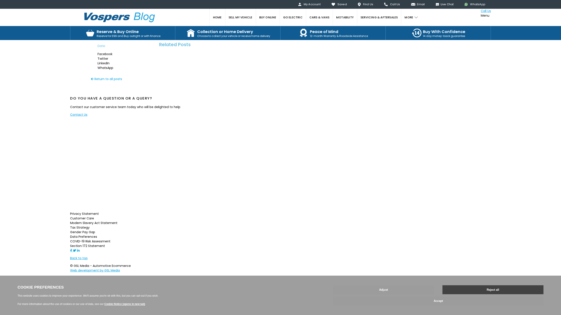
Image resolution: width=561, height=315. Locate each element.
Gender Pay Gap (82, 232)
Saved (342, 4)
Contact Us (78, 114)
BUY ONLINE (267, 17)
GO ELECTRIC (293, 17)
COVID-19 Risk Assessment (90, 241)
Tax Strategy (80, 227)
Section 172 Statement (87, 246)
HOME (217, 17)
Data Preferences (83, 236)
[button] (109, 54)
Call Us (395, 4)
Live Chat (447, 4)
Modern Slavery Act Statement (93, 223)
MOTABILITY (345, 17)
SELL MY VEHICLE (240, 17)
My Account (312, 4)
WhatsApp (477, 4)
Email (421, 4)
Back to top (79, 258)
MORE (409, 17)
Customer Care (82, 218)
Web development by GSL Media (95, 270)
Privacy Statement (84, 214)
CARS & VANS (319, 17)
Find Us (368, 4)
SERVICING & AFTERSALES (379, 17)
